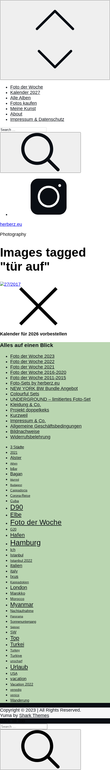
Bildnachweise (25, 431)
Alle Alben (20, 97)
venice (14, 695)
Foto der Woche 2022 (32, 361)
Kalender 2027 (25, 92)
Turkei (17, 644)
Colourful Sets (24, 393)
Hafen (17, 535)
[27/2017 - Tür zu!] (10, 284)
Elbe (15, 514)
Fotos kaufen (23, 103)
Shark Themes (34, 715)
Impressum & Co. (28, 420)
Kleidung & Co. (25, 404)
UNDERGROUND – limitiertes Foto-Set (50, 399)
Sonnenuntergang (23, 622)
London (18, 587)
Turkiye (16, 655)
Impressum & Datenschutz (37, 119)
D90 (16, 507)
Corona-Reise (20, 496)
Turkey (15, 650)
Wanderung (19, 700)
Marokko (17, 593)
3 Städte (17, 447)
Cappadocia (18, 490)
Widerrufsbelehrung (30, 436)
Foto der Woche (26, 87)
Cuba (14, 501)
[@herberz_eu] (48, 214)
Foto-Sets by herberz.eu (35, 383)
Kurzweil (19, 415)
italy (14, 571)
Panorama (16, 616)
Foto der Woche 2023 (32, 356)
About (16, 114)
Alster (15, 457)
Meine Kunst (23, 108)
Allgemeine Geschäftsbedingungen (46, 426)
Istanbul (16, 555)
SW (13, 632)
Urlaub (19, 666)
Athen (13, 463)
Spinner (15, 627)
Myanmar (21, 604)
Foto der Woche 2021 (32, 367)
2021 (13, 453)
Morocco (17, 599)
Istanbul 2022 (21, 561)
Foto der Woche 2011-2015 (38, 377)
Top (14, 638)
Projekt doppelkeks (29, 410)
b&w (13, 469)
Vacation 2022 (21, 684)
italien (16, 565)
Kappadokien (19, 582)
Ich (12, 549)
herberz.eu (11, 224)
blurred (14, 479)
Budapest (16, 485)
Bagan (16, 473)
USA (13, 673)
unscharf (16, 661)
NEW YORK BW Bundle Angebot (44, 388)
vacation (18, 678)
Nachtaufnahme (22, 611)
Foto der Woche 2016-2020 (38, 372)
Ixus (14, 576)
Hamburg (25, 542)
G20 (13, 529)
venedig (15, 690)
